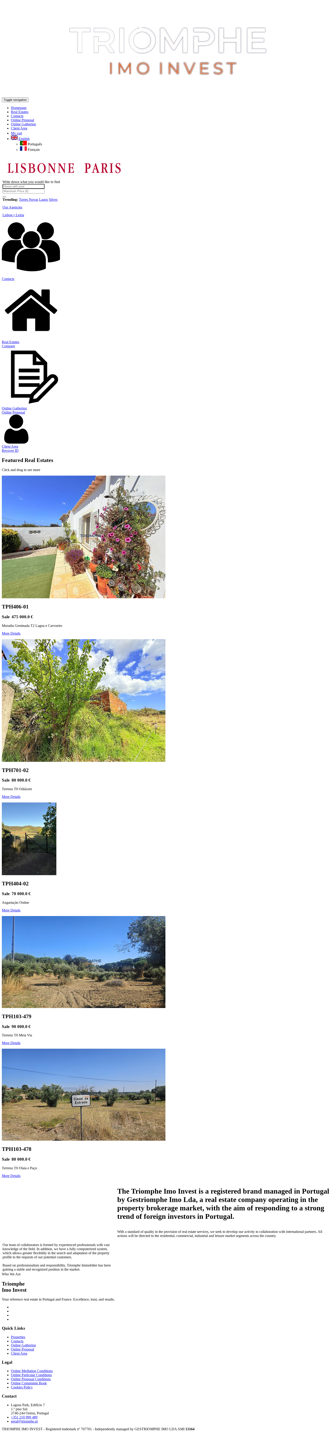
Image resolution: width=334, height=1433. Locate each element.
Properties (18, 1337)
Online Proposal (13, 412)
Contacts (8, 279)
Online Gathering (14, 408)
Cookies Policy (22, 1387)
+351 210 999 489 (24, 1417)
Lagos (43, 199)
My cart (16, 133)
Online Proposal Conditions (31, 1379)
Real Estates (10, 342)
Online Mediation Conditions (32, 1371)
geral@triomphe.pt (24, 1421)
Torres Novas (28, 199)
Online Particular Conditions (31, 1375)
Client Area (10, 446)
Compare (8, 346)
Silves (53, 199)
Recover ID (10, 450)
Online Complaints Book (29, 1383)
